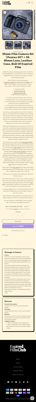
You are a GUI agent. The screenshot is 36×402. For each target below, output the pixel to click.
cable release (17, 147)
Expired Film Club (14, 398)
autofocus (8, 82)
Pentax (27, 82)
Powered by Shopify (25, 398)
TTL (11, 157)
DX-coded (16, 167)
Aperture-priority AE (20, 93)
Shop (18, 363)
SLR (19, 82)
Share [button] (6, 235)
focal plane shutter (27, 142)
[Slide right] (33, 46)
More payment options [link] (18, 230)
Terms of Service (18, 374)
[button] (25, 3)
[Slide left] (3, 46)
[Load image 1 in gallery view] (9, 45)
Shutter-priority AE (19, 91)
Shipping (15, 209)
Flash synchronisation (19, 151)
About (18, 359)
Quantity (18, 211)
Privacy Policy (18, 367)
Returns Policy (18, 371)
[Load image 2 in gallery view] (18, 45)
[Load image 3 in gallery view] (27, 45)
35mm (13, 82)
